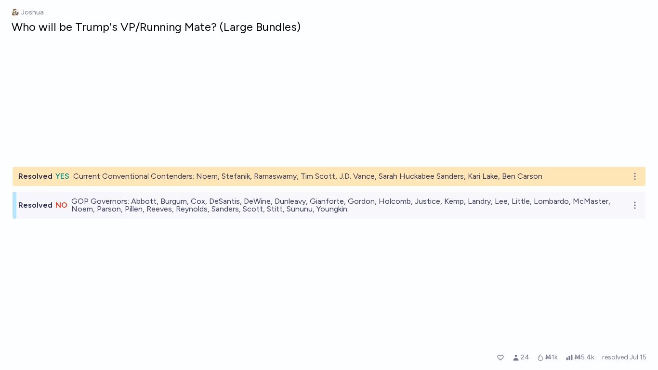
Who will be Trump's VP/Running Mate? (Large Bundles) (156, 27)
